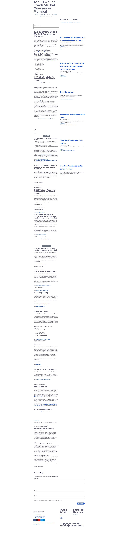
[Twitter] (41, 520)
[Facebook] (34, 520)
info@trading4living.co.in (40, 306)
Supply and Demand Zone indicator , (45, 154)
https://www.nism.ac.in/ (41, 234)
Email (35, 490)
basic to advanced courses (51, 60)
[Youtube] (39, 520)
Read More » (62, 46)
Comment (36, 478)
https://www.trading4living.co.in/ (43, 303)
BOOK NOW (36, 420)
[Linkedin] (44, 520)
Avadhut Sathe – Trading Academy (43, 339)
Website (35, 495)
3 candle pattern (67, 92)
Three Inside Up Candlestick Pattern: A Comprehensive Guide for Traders (72, 66)
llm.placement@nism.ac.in (41, 236)
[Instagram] (37, 520)
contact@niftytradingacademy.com (42, 381)
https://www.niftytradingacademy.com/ (44, 379)
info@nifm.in (38, 364)
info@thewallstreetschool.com (42, 290)
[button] (35, 466)
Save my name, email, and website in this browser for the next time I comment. (49, 500)
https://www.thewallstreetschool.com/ (44, 285)
